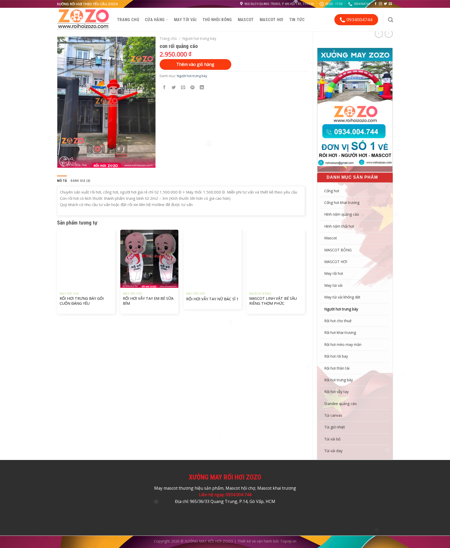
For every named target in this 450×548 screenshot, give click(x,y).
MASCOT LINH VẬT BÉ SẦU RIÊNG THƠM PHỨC (273, 301)
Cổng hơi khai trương (341, 202)
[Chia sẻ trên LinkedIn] (202, 87)
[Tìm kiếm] (390, 19)
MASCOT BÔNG (338, 249)
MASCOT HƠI (271, 19)
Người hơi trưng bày (341, 309)
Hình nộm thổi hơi (339, 226)
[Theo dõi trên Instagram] (380, 4)
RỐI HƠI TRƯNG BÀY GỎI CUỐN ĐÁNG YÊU (82, 301)
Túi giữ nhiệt (334, 427)
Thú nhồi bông (217, 19)
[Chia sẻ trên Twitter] (174, 87)
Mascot (246, 19)
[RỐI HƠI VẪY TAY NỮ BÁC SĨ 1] (213, 259)
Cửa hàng (155, 19)
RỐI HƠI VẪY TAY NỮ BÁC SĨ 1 (212, 299)
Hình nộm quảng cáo (341, 214)
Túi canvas (333, 415)
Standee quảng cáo (340, 403)
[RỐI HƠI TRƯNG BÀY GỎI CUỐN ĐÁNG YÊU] (86, 259)
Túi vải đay (333, 450)
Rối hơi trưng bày (338, 379)
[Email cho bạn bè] (183, 87)
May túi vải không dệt (342, 297)
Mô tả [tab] (62, 181)
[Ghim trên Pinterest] (192, 87)
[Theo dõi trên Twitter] (385, 4)
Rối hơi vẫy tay (336, 391)
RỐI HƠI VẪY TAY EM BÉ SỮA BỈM (148, 301)
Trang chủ (128, 19)
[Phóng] (64, 161)
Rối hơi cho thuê (338, 320)
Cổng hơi (331, 190)
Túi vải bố (332, 439)
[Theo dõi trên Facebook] (375, 4)
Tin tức (297, 19)
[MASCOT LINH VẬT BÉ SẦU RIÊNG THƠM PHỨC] (276, 259)
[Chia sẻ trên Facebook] (164, 87)
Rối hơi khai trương (340, 332)
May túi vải (185, 19)
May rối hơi (333, 273)
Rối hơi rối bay (336, 356)
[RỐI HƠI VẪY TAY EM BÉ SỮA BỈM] (149, 259)
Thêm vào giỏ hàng (195, 64)
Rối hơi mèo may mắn (342, 344)
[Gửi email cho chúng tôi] (390, 4)
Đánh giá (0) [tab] (80, 181)
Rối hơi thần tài (336, 368)
